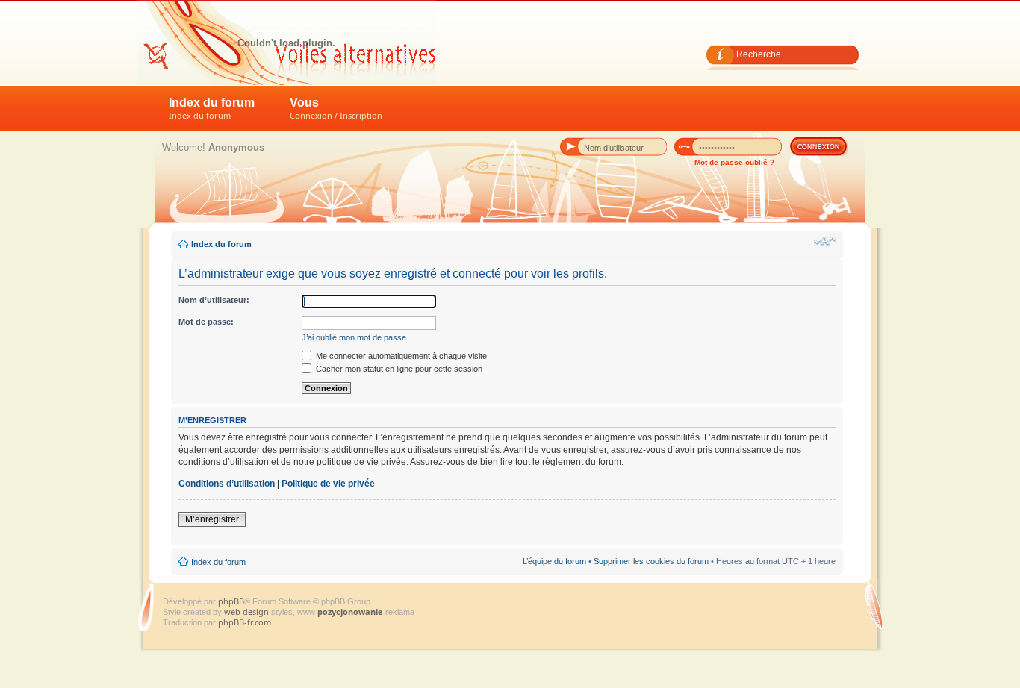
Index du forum (212, 108)
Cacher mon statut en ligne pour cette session (398, 368)
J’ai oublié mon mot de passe (354, 337)
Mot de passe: (206, 321)
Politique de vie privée (328, 483)
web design (247, 611)
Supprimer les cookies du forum (651, 561)
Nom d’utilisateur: (213, 299)
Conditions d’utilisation (226, 483)
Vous (336, 108)
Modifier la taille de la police (825, 241)
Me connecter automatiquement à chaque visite (400, 355)
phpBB (231, 601)
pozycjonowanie (350, 611)
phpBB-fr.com (244, 622)
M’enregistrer (212, 519)
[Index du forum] (286, 42)
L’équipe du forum (554, 561)
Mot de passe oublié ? (734, 162)
